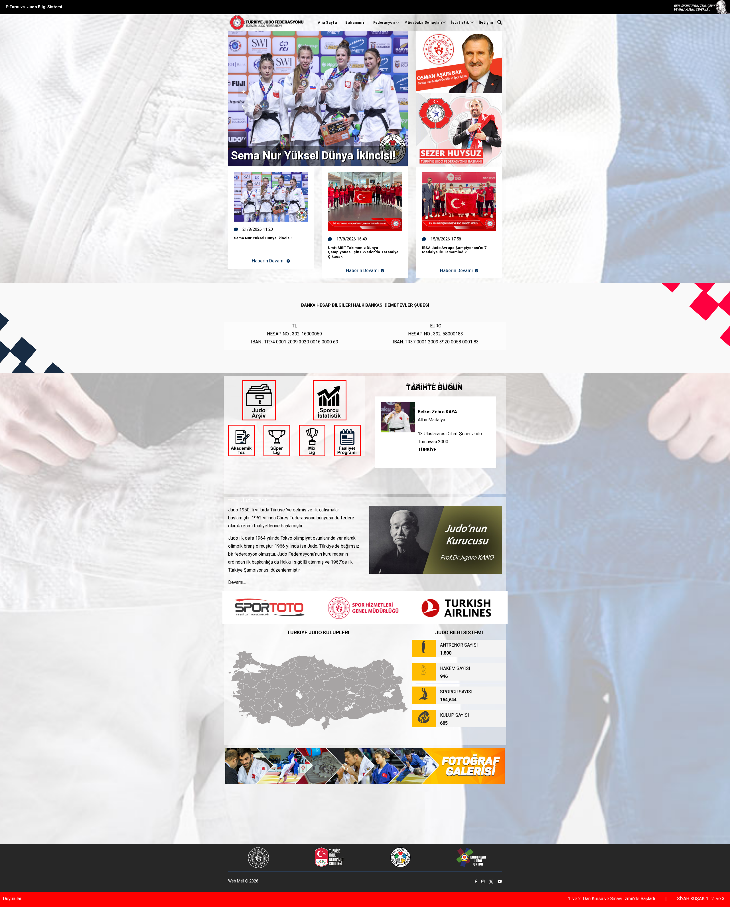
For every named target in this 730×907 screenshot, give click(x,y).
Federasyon (384, 23)
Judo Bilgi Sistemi (44, 7)
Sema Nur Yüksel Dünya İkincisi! (313, 155)
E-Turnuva (15, 7)
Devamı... (237, 582)
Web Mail (236, 881)
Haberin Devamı (268, 270)
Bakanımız (354, 23)
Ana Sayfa (327, 23)
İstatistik (460, 23)
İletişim (486, 23)
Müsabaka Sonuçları (423, 23)
